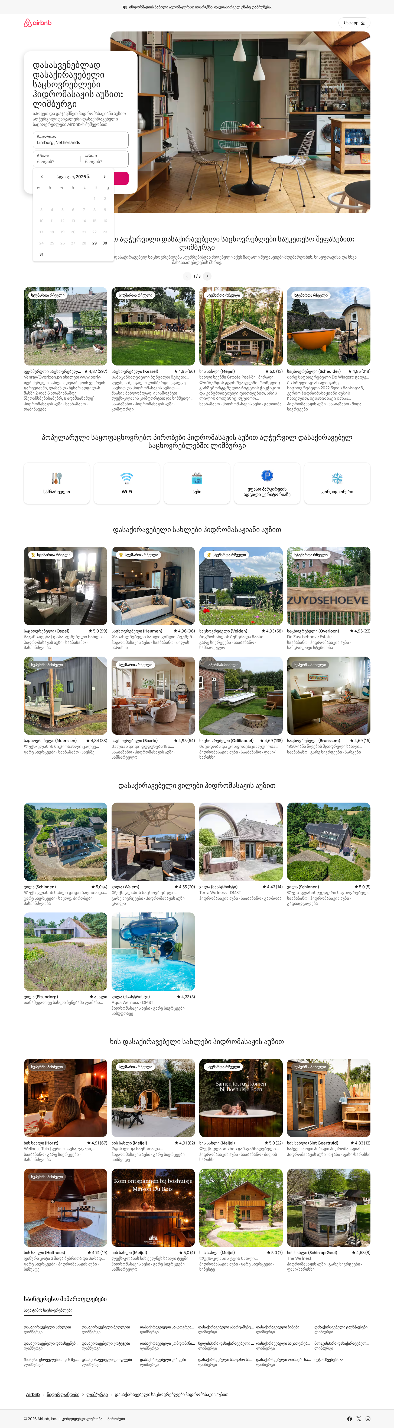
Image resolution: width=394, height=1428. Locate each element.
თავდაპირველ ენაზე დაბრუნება (242, 7)
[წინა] (187, 276)
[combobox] (80, 142)
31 (41, 254)
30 (105, 243)
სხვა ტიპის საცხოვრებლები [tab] (48, 1310)
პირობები (116, 1418)
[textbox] (56, 161)
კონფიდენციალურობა (82, 1418)
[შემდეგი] (207, 276)
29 (94, 243)
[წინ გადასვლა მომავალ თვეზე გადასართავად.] (104, 177)
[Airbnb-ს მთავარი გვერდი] (37, 22)
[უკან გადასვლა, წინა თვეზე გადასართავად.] (42, 177)
